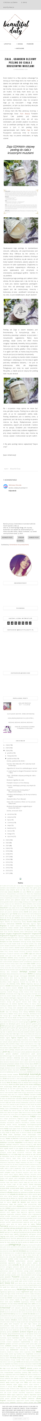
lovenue (24, 1112)
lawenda (12, 1104)
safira (33, 1304)
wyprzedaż (14, 1396)
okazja (10, 1196)
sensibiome (29, 1310)
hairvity (15, 1032)
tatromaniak (37, 1354)
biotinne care (22, 929)
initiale (21, 1044)
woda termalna (33, 1388)
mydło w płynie (9, 1168)
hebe (14, 1034)
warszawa (15, 1380)
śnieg (39, 1350)
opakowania (25, 1208)
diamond (22, 982)
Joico (19, 1056)
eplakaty (14, 1004)
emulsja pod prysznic (14, 1002)
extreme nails (15, 1010)
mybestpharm (13, 1166)
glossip (7, 1026)
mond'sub (38, 1160)
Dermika (24, 978)
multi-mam (6, 1164)
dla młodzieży (11, 984)
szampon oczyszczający (19, 1345)
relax (39, 1292)
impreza (2, 1044)
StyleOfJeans (16, 1338)
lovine (29, 1112)
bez (12, 921)
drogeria (7, 990)
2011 (7, 873)
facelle (2, 1012)
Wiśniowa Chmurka (15, 485)
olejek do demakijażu (21, 1200)
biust (5, 931)
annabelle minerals (24, 896)
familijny (15, 1012)
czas (12, 967)
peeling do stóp (27, 1230)
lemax (14, 1106)
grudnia (10, 753)
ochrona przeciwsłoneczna (8, 1186)
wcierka (39, 1380)
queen (5, 1287)
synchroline (22, 1344)
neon (6, 1178)
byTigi (39, 943)
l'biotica (26, 1094)
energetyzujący (4, 1004)
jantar (39, 1049)
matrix (27, 1140)
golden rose (37, 1026)
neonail (11, 1178)
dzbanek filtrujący (12, 992)
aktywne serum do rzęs (17, 890)
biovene (33, 929)
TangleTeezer (29, 1354)
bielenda (19, 924)
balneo (22, 908)
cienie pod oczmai (10, 956)
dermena (6, 978)
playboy (22, 1249)
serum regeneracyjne (23, 1316)
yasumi (7, 1398)
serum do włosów (29, 1314)
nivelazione (16, 1180)
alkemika (38, 890)
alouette (16, 892)
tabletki (11, 1354)
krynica (2, 1092)
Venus (22, 1374)
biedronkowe (10, 924)
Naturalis (27, 1174)
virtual (2, 1378)
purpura (19, 1285)
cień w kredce (32, 956)
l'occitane (33, 1094)
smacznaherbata (5, 1326)
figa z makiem (13, 1015)
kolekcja (18, 1068)
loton (5, 1112)
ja (40, 1047)
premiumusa (4, 1271)
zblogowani (19, 1402)
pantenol (2, 1222)
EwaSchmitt (31, 1008)
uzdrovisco (8, 1374)
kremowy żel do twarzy (7, 1090)
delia (8, 972)
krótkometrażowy (30, 1090)
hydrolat (15, 1042)
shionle (20, 1320)
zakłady (32, 1400)
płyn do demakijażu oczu (34, 1251)
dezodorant (23, 980)
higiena (8, 1038)
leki (1, 1106)
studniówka (3, 1338)
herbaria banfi (30, 1036)
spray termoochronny (14, 1334)
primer (9, 1273)
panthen (8, 1222)
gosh (17, 1028)
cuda (24, 963)
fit (40, 1015)
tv (18, 1368)
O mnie (24, 2)
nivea (10, 1180)
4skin (22, 886)
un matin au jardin (16, 1370)
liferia (33, 1106)
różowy (15, 1304)
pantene (38, 1220)
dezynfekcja (3, 982)
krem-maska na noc (35, 1088)
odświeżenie (37, 1190)
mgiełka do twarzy (24, 1148)
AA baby (36, 886)
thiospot (13, 1360)
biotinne (15, 929)
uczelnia (35, 1368)
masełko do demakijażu (27, 1126)
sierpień (34, 1320)
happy (7, 1034)
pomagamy (9, 1267)
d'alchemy (38, 967)
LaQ (7, 1102)
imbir (39, 1042)
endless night (37, 1002)
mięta (27, 1150)
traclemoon (21, 1364)
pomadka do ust (18, 1265)
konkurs (30, 1072)
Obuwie (31, 1184)
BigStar (39, 924)
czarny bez (7, 967)
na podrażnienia (31, 1168)
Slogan (29, 1324)
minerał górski (11, 1152)
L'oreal (38, 1094)
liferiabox (38, 1106)
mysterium (17, 1168)
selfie (30, 1308)
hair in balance (7, 1032)
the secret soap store (27, 1358)
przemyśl (38, 1277)
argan (32, 900)
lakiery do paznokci (29, 1098)
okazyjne (21, 1196)
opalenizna (38, 1208)
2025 (7, 748)
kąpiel (26, 1060)
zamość (7, 1402)
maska (6, 1128)
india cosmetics (10, 1044)
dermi (11, 978)
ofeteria (30, 1194)
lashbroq (18, 1102)
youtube (13, 1398)
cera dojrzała (37, 947)
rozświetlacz (3, 1304)
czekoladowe (24, 967)
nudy (31, 1182)
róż (9, 1304)
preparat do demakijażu (16, 1271)
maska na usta (31, 1132)
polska (10, 1265)
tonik (18, 1362)
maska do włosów (31, 1130)
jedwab (23, 1052)
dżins (39, 994)
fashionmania (4, 1014)
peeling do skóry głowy (15, 1230)
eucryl (33, 1006)
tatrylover (6, 1356)
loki (23, 1110)
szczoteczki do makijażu (7, 1347)
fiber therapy (4, 1015)
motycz (18, 1162)
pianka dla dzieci (9, 1240)
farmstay (38, 1012)
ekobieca (6, 998)
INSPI (1, 1046)
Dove (30, 986)
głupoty (26, 1026)
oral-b (8, 1212)
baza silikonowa (25, 916)
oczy (39, 1186)
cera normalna (13, 949)
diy (30, 982)
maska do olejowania (23, 1128)
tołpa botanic (3, 1362)
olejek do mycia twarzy (34, 1200)
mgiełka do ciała (13, 1148)
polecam (29, 1263)
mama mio (33, 1118)
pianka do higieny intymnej (33, 1240)
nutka (35, 1182)
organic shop (15, 1212)
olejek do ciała (10, 1200)
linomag (38, 1108)
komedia (32, 1068)
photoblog (32, 1238)
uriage (39, 1370)
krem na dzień (14, 1084)
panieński (32, 1220)
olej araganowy (33, 1196)
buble (14, 943)
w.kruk (31, 1378)
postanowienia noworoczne (14, 1269)
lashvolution (25, 1102)
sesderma (26, 1318)
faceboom (38, 1010)
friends (9, 1022)
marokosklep (22, 1124)
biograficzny (3, 927)
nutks (39, 1182)
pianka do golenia (20, 1240)
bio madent (11, 926)
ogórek (39, 1194)
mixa (15, 1154)
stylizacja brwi (36, 1338)
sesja (30, 1318)
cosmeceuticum (36, 961)
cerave (25, 949)
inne (35, 1044)
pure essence (37, 1283)
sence (6, 1310)
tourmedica (14, 1364)
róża (11, 1304)
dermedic (31, 976)
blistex (36, 931)
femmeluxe (33, 1014)
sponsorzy (3, 1332)
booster (39, 937)
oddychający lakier (6, 1190)
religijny (2, 1294)
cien (34, 953)
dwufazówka (28, 990)
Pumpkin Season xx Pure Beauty (18, 783)
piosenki (29, 1247)
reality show (7, 1289)
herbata (2, 1038)
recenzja (21, 1289)
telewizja (2, 1358)
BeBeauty (3, 920)
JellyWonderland (25, 1054)
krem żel (26, 1088)
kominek (38, 1070)
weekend (2, 1382)
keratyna (38, 1062)
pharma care (25, 1238)
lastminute (32, 1102)
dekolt (39, 969)
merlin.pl (32, 1146)
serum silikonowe (5, 1318)
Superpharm (16, 1342)
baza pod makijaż (14, 916)
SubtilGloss (10, 1340)
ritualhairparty (17, 1298)
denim (21, 974)
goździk (26, 1028)
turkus (36, 1366)
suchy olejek (18, 1340)
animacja (16, 896)
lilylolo (7, 1108)
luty (9, 1114)
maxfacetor (38, 1140)
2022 (7, 843)
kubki (6, 1092)
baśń (28, 914)
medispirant (15, 1144)
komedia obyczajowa (13, 1070)
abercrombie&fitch (11, 888)
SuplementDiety (25, 1342)
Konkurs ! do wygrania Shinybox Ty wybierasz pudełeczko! (25, 727)
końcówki (9, 1074)
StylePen (22, 1338)
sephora (34, 1310)
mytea (23, 1168)
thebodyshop (37, 1358)
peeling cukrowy (9, 1228)
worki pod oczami (5, 1392)
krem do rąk (25, 1080)
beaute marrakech (26, 918)
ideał (22, 1042)
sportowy (9, 1332)
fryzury (14, 1022)
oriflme (29, 1214)
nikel (39, 1178)
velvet (14, 1374)
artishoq (25, 902)
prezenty (38, 1271)
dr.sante (8, 988)
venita (18, 1374)
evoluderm (20, 1008)
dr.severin (14, 988)
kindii (36, 1064)
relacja (36, 1292)
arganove (38, 900)
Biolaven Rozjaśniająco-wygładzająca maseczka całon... (19, 807)
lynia (19, 1114)
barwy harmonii (22, 914)
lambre (39, 1098)
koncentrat (3, 1072)
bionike (34, 927)
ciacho (22, 953)
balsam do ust (26, 910)
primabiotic (3, 1273)
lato (1, 1104)
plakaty (34, 1247)
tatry (1, 1356)
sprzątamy (30, 1334)
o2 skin (19, 1184)
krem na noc (24, 1084)
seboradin (18, 1308)
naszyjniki (26, 1172)
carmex (23, 945)
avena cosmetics (27, 904)
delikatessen (14, 972)
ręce (5, 1298)
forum (1, 1022)
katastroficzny (10, 1060)
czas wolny (17, 967)
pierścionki (14, 1247)
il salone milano (28, 1042)
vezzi (39, 1374)
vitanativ (21, 1378)
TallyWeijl (19, 1354)
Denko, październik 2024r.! (16, 761)
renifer (18, 1294)
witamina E (3, 1386)
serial (39, 1310)
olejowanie (20, 1206)
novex (7, 1182)
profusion (38, 1273)
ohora (1, 1196)
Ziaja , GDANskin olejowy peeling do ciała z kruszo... (21, 776)
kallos (22, 1058)
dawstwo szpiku (14, 969)
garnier (33, 1021)
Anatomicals (37, 894)
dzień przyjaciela (26, 994)
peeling (33, 1226)
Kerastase (12, 1062)
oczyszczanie (4, 1188)
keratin (17, 1062)
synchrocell (15, 1344)
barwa (15, 914)
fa (28, 1010)
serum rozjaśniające (35, 1316)
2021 (7, 846)
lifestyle (2, 1108)
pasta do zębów (29, 1224)
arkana (16, 902)
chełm (2, 951)
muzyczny (38, 1164)
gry (29, 1030)
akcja (7, 890)
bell (35, 919)
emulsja (2, 1000)
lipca (9, 820)
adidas (23, 888)
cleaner (28, 958)
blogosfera (13, 936)
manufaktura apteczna (14, 1122)
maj (11, 1116)
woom (39, 1390)
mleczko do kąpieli (15, 1156)
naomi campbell (5, 1172)
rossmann (33, 1300)
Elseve (39, 998)
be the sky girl (9, 918)
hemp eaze (38, 1034)
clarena (10, 958)
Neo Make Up (34, 1176)
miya (19, 1154)
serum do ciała (9, 1312)
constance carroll (18, 961)
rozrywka (38, 1302)
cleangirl (33, 958)
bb (31, 916)
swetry (36, 1342)
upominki (30, 1370)
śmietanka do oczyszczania (28, 1350)
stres (35, 1336)
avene (34, 904)
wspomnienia (30, 1392)
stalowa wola (37, 1334)
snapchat (26, 1326)
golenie (9, 1028)
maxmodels (10, 1142)
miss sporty (37, 1152)
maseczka (17, 1126)
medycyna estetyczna (26, 1144)
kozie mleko (20, 1076)
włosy (20, 1386)
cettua (35, 949)
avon (1, 906)
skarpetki (23, 1322)
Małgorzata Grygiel (23, 1118)
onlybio (8, 1208)
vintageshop (22, 1376)
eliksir (35, 998)
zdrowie (30, 1402)
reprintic (27, 1294)
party (31, 1222)
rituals (24, 1298)
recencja (13, 1289)
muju (1, 1164)
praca (39, 1269)
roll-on (7, 1300)
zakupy (2, 1402)
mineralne (3, 1152)
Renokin (22, 1294)
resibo (32, 1294)
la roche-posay (16, 1096)
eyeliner (21, 1010)
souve (10, 1330)
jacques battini (4, 1049)
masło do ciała (32, 1138)
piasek (7, 1245)
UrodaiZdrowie (8, 1372)
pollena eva (37, 1263)
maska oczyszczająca (29, 1134)
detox (11, 980)
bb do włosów (37, 916)
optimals (31, 1210)
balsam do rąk (17, 910)
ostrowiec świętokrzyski (12, 1216)
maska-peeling (23, 1138)
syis (40, 1342)
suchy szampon (28, 1340)
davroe (8, 969)
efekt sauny (31, 996)
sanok (6, 1306)
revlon (39, 1296)
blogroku (27, 935)
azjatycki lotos (8, 906)
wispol (30, 1384)
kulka (20, 1092)
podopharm (3, 1261)
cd (3, 947)
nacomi (39, 1168)
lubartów (33, 1112)
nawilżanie (15, 1176)
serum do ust (19, 1314)
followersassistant (16, 1020)
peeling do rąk (31, 1228)
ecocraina (19, 996)
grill (21, 1030)
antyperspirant (24, 898)
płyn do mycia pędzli (15, 1255)
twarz (23, 1367)
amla (25, 894)
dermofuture (37, 978)
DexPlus (16, 980)
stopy (22, 1336)
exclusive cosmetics (5, 1010)
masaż (6, 1126)
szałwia (2, 1345)
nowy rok (27, 1182)
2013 (7, 868)
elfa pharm (30, 998)
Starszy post (34, 537)
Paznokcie (4, 1226)
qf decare (25, 1285)
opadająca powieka (16, 1208)
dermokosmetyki (4, 980)
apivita (2, 900)
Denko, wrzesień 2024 (14, 811)
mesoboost (38, 1146)
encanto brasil (26, 1002)
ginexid (34, 1024)
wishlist (26, 1384)
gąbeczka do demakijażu (8, 1024)
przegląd (32, 1277)
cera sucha (20, 949)
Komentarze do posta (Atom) (19, 545)
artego (20, 902)
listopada (10, 756)
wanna (9, 1380)
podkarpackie (3, 1259)
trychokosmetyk (19, 1366)
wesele (7, 1382)
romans (12, 1300)
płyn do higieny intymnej (24, 1253)
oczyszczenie (30, 1188)
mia (9, 1150)
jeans (19, 1052)
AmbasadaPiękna (12, 894)
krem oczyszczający (6, 1086)
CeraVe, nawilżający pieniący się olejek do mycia (21, 786)
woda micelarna (11, 1388)
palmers (12, 1220)
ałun (33, 892)
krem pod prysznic (31, 1086)
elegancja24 (20, 998)
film (19, 1016)
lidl (30, 1106)
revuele (2, 1298)
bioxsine (38, 929)
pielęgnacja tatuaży (27, 1245)
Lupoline (5, 1114)
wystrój (20, 1396)
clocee (9, 959)
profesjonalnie (31, 1273)
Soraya (26, 1328)
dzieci (31, 992)
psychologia (16, 1279)
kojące (32, 1066)
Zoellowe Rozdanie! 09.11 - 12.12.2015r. (25, 704)
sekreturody (25, 1308)
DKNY (33, 982)
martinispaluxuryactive (34, 1124)
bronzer (38, 941)
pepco (7, 1236)
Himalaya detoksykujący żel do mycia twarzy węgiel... (22, 795)
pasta (8, 1224)
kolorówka (25, 1067)
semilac (2, 1310)
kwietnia (10, 828)
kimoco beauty (29, 1064)
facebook (32, 1010)
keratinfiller (32, 1062)
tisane (35, 1360)
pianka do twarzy (16, 1242)
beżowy (24, 921)
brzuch (5, 943)
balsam (27, 908)
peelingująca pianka (35, 1234)
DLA (37, 982)
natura (11, 1174)
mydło (2, 1168)
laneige (39, 1100)
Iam (19, 1042)
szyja (7, 1350)
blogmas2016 (17, 934)
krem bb (9, 1078)
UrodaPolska (17, 1372)
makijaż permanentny (10, 1118)
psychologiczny (24, 1279)
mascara (11, 1126)
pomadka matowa (30, 1265)
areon (27, 900)
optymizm (2, 1212)
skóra (39, 1322)
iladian (35, 1042)
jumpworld (34, 1056)
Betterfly (7, 921)
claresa (16, 958)
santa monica (12, 1306)
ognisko (35, 1194)
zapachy (13, 1402)
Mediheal (2, 1144)
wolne (27, 1390)
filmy (28, 1016)
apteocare (17, 900)
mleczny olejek (11, 1158)
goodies (14, 1028)
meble (35, 1142)
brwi (1, 943)
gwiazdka (38, 1030)
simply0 (12, 1322)
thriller (18, 1360)
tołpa (39, 1360)
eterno (23, 1006)
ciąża (30, 954)
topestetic (8, 1364)
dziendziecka (9, 994)
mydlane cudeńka (36, 1166)
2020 (7, 848)
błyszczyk (38, 935)
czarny (2, 967)
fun (17, 1022)
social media (10, 1328)
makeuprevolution (24, 1116)
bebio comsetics (12, 919)
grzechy (33, 1030)
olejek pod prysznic (16, 1204)
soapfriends (3, 1328)
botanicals (27, 939)
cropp (20, 963)
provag (39, 1275)
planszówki (3, 1249)
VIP (27, 1376)
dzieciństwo (38, 992)
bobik (1, 937)
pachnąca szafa (4, 1218)
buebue (26, 943)
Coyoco (17, 963)
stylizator (2, 1340)
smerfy (12, 1326)
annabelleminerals (36, 896)
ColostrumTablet (7, 961)
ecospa (25, 996)
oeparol (26, 1194)
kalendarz (3, 1058)
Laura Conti (6, 1104)
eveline (38, 1006)
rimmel (9, 1298)
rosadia (17, 1300)
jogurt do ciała (13, 1056)
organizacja (10, 1214)
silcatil (39, 1320)
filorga (37, 1015)
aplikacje (7, 900)
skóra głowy (4, 1324)
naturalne (33, 1174)
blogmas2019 (4, 936)
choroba (16, 951)
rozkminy (32, 1302)
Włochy (15, 1386)
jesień (33, 1054)
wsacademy (22, 1392)
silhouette (3, 1322)
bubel (10, 943)
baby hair (30, 906)
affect (31, 888)
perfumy (3, 1238)
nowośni (21, 1182)
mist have (11, 1154)
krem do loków (9, 1080)
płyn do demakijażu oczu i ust (8, 1253)
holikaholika (24, 1040)
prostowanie (27, 1275)
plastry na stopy (14, 1249)
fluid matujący (37, 1017)
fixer (6, 1017)
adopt (27, 888)
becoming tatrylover (23, 919)
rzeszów (20, 1304)
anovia (2, 898)
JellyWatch (16, 1054)
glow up (14, 1026)
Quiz (8, 1287)
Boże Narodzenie (14, 941)
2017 (7, 857)
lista (10, 1110)
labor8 (26, 1096)
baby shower (37, 906)
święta (38, 1351)
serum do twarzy (9, 1314)
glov (11, 1026)
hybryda (5, 1042)
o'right (14, 1184)
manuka (38, 1122)
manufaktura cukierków (28, 1122)
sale (37, 1304)
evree (25, 1008)
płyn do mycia (4, 1255)
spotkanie (15, 1332)
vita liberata (14, 1378)
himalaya (38, 1038)
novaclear (2, 1182)
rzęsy (25, 1304)
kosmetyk (24, 1074)
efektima (38, 996)
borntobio (8, 939)
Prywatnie (16, 1277)
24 (17, 886)
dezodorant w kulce (34, 980)
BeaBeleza (17, 918)
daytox (23, 969)
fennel (39, 1014)
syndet (27, 1344)
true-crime (3, 1366)
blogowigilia (21, 935)
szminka (2, 1350)
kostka (9, 1076)
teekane (28, 1356)
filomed (33, 1015)
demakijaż (23, 971)
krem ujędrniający (18, 1088)
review (15, 1296)
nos (37, 1180)
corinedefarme (28, 961)
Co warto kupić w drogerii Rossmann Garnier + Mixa (22, 772)
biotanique (9, 929)
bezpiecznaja (17, 921)
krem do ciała (34, 1078)
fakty (7, 1012)
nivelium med (24, 1180)
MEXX (1, 1148)
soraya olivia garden (35, 1328)
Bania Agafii (9, 914)
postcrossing (26, 1269)
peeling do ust (9, 1232)
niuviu (6, 1180)
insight (39, 1044)
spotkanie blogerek (26, 1332)
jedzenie (8, 1054)
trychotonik (27, 1366)
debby (35, 969)
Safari (29, 1304)
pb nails (18, 1226)
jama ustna (24, 1049)
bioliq (21, 927)
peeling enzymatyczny (20, 1232)
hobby (19, 1040)
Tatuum (23, 1356)
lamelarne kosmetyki (9, 1100)
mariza (14, 1124)
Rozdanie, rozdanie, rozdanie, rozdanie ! (21, 722)
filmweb (23, 1015)
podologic (38, 1259)
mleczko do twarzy (27, 1156)
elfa (25, 998)
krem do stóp (34, 1080)
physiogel (38, 1238)
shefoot (2, 1320)
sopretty (21, 1328)
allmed (2, 892)
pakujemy (25, 1218)
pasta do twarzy (16, 1224)
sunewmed (38, 1340)
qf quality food (32, 1285)
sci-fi (12, 1308)
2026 (7, 745)
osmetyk (2, 1216)
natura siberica (18, 1174)
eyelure (26, 1010)
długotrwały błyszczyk (32, 984)
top (40, 1362)
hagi (1, 1032)
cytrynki (18, 966)
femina (20, 1014)
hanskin (32, 1032)
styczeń (9, 1338)
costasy (13, 963)
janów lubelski (32, 1049)
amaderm (38, 892)
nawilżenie (22, 1176)
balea (13, 908)
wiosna (20, 1384)
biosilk (39, 927)
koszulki (14, 1076)
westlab (12, 1382)
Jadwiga (12, 1049)
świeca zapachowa (25, 1352)
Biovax (29, 929)
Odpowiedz (12, 491)
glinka (39, 1024)
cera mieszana (4, 949)
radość (21, 1287)
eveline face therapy (6, 1008)
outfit (28, 1216)
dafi (4, 969)
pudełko (31, 1279)
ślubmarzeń (14, 1350)
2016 (7, 859)
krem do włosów (23, 1082)
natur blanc (37, 1172)
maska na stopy (10, 1132)
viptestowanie (37, 1376)
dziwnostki (34, 994)
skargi (18, 1322)
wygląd (13, 1394)
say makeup (27, 1306)
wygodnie (26, 1394)
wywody (25, 1396)
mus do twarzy (14, 1164)
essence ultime (17, 1006)
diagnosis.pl (16, 982)
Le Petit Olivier (30, 1104)
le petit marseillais (20, 1104)
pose (36, 1267)
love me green (14, 1112)
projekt (2, 1275)
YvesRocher (31, 1398)
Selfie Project (37, 1308)
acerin (19, 888)
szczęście (38, 1345)
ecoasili (9, 996)
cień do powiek (22, 956)
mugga (39, 1162)
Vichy (7, 1376)
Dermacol (3, 976)
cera (31, 947)
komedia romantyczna (28, 1070)
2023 (7, 840)
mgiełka (6, 1148)
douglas (26, 986)
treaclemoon (28, 1364)
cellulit (22, 947)
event (14, 1008)
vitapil (26, 1378)
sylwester (8, 1344)
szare (29, 1345)
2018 (7, 854)
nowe (11, 1182)
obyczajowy (37, 1184)
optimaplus (38, 1210)
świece (33, 1352)
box (7, 941)
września (10, 814)
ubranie (29, 1368)
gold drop (31, 1026)
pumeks (25, 1281)
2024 (7, 750)
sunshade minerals (5, 1342)
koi (29, 1066)
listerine (14, 1110)
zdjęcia (26, 1402)
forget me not (30, 1020)
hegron (18, 1034)
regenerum (25, 1292)
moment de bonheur (28, 1160)
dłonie (23, 984)
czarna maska (36, 966)
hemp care (31, 1034)
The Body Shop (15, 1358)
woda (35, 1386)
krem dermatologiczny (23, 1078)
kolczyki (13, 1068)
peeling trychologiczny (21, 1234)
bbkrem (2, 918)
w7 (34, 1378)
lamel (1, 1100)
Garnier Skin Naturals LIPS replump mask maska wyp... (21, 765)
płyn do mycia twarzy (29, 1255)
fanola (20, 1012)
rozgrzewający (25, 1302)
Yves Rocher (22, 1398)
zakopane (38, 1400)
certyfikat (30, 949)
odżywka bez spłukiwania (20, 1192)
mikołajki (33, 1150)
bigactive (33, 924)
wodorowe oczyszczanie (13, 1390)
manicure (31, 1120)
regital (31, 1292)
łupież (39, 1114)
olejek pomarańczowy (30, 1204)
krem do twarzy (12, 1082)
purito (8, 1285)
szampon (8, 1346)
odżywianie (3, 1192)
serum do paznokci (27, 1312)
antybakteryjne (8, 898)
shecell (39, 1318)
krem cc (14, 1078)
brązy (33, 941)
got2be (21, 1028)
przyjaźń (10, 1279)
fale (11, 1012)
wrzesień (15, 1392)
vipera (30, 1376)
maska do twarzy (10, 1130)
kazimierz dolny (19, 1060)
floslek (15, 1017)
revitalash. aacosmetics (30, 1296)
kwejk (9, 1094)
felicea (16, 1014)
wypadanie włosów (5, 1396)
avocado (39, 904)
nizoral (30, 1180)
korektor (15, 1074)
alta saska (23, 892)
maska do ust (20, 1130)
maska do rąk (33, 1128)
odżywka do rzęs (4, 1194)
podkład (10, 1259)
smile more (18, 1326)
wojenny (23, 1390)
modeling (34, 1158)
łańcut (30, 1114)
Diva (27, 982)
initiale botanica (29, 1044)
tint (31, 1360)
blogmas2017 (26, 934)
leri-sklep (19, 1106)
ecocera (14, 996)
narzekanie (19, 1172)
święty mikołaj (4, 1354)
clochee (13, 959)
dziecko (2, 994)
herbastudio (37, 1036)
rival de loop (29, 1298)
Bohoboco (34, 937)
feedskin (11, 1014)
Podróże (11, 1261)
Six (16, 1322)
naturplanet (7, 1176)
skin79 (35, 1322)
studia (39, 1336)
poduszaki (30, 1261)
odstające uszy (18, 1190)
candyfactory (13, 945)
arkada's (11, 902)
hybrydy (10, 1042)
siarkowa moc (27, 1320)
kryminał (38, 1090)
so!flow (38, 1326)
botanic (21, 939)
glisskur (2, 1026)
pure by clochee (27, 1283)
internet (27, 1046)
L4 (9, 1096)
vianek (2, 1376)
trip (40, 1364)
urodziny (24, 1372)
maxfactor (3, 1142)
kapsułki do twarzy (35, 1058)
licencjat (25, 1106)
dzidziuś (26, 992)
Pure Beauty (25, 114)
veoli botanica (29, 1374)
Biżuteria (16, 931)
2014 (7, 865)
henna (6, 1036)
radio (16, 1287)
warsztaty (22, 1380)
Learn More (18, 1418)
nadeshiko (9, 1170)
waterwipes (29, 1380)
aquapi (23, 900)
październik (12, 1226)
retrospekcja (37, 1294)
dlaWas (18, 984)
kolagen (2, 1068)
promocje (7, 1275)
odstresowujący (28, 1190)
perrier (8, 1238)
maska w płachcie (12, 1138)
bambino (15, 912)
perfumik (38, 1236)
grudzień (25, 1030)
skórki (10, 1324)
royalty (11, 1302)
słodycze (35, 1324)
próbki (2, 1277)
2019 (7, 851)
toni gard (13, 1362)
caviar (39, 945)
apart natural (37, 898)
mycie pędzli (26, 1166)
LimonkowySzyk (14, 1108)
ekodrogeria (12, 998)
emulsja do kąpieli (30, 1000)
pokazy (18, 1263)
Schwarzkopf (5, 1307)
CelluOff (27, 947)
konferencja (10, 1072)
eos (10, 1004)
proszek (34, 1275)
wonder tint (33, 1390)
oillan (5, 1196)
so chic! (32, 1326)
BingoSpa (3, 926)
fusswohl (21, 1022)
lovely (20, 1112)
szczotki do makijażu (22, 1347)
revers (1, 1296)
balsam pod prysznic (6, 912)
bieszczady (26, 924)
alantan (33, 890)
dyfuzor (34, 990)
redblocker (38, 1289)
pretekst (31, 1271)
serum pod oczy (13, 1316)
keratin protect (24, 1062)
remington (8, 1294)
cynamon (7, 966)
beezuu (32, 919)
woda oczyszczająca (22, 1388)
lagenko (35, 1096)
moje (39, 1158)
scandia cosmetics (36, 1306)
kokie (36, 1066)
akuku (28, 890)
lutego (9, 834)
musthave (32, 1164)
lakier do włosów (7, 1098)
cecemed (17, 947)
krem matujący (33, 1082)
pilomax (23, 1247)
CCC (1, 947)
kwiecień (20, 1094)
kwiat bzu (15, 1094)
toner (9, 1362)
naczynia (2, 1170)
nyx (5, 1184)
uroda (1, 1372)
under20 (24, 1370)
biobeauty (18, 926)
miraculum (28, 1152)
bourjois (3, 942)
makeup (15, 1116)
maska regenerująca (31, 1136)
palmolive (19, 1220)
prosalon (13, 1275)
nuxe (1, 1184)
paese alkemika (17, 1218)
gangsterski (27, 1022)
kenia (1, 1062)
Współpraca (8, 7)
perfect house (14, 1236)
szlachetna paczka (35, 1347)
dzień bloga (17, 994)
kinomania (3, 1066)
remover (13, 1294)
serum (2, 1312)
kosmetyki (35, 1074)
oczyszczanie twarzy (17, 1188)
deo (34, 974)
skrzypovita (16, 1324)
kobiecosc (18, 1066)
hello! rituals (24, 1034)
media (39, 1142)
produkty (23, 1273)
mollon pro (18, 1160)
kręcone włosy (20, 1090)
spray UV (23, 1334)
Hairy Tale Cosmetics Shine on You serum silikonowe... (21, 803)
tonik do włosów (34, 1362)
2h (19, 886)
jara (1, 1052)
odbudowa (38, 1188)
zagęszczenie (20, 1400)
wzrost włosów (32, 1396)
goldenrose (3, 1028)
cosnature (7, 963)
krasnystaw (32, 1076)
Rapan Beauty (33, 1287)
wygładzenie (19, 1394)
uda (40, 1368)
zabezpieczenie (11, 1400)
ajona (39, 888)
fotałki (5, 1022)
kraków (26, 1076)
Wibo (26, 1382)
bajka (9, 908)
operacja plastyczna (21, 1210)
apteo (12, 900)
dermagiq (10, 976)
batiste (2, 916)
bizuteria (10, 931)
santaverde (20, 1306)
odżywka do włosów (16, 1194)
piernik (35, 1245)
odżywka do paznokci (34, 1192)
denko (30, 973)
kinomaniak (11, 1066)
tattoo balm (13, 1356)
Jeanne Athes (14, 1052)
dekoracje (2, 972)
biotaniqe (3, 929)
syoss (35, 1344)
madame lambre (4, 1116)
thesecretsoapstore (5, 1360)
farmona (32, 1012)
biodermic (25, 926)
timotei (27, 1360)
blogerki (2, 934)
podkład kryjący (18, 1259)
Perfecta (21, 1236)
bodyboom (27, 937)
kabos (39, 1056)
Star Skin (3, 1336)
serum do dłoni (17, 1312)
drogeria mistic (14, 990)
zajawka (27, 1400)
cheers (39, 949)
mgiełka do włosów (36, 1148)
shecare (34, 1318)
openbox (11, 1210)
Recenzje (30, 1289)
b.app (14, 906)
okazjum (15, 1196)
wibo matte (32, 1382)
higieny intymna (29, 1038)
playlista (26, 1249)
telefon (39, 1356)
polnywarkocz (4, 1265)
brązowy (29, 941)
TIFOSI (23, 1360)
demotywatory (15, 974)
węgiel (17, 1382)
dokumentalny (15, 986)
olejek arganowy (32, 1198)
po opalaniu (37, 1257)
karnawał (2, 1060)
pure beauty (37, 1281)
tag (15, 1354)
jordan (25, 1056)
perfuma (32, 1236)
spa (18, 1330)
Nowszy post (7, 537)
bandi (26, 912)
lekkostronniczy (7, 1106)
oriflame (24, 1214)
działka (21, 992)
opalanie (31, 1208)
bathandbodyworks (36, 914)
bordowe (2, 939)
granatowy (34, 1028)
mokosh (12, 1160)
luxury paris (14, 1114)
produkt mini (16, 1273)
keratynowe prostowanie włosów (9, 1064)
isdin (18, 1047)
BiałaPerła (30, 921)
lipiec (1, 1110)
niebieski (35, 1178)
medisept (9, 1144)
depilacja (38, 974)
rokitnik (2, 1300)
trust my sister (10, 1366)
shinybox (14, 1320)
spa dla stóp (23, 1330)
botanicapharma (36, 939)
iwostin (37, 1047)
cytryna (13, 966)
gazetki (39, 1022)
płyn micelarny (28, 1257)
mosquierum (3, 1162)
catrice (31, 946)
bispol (1, 931)
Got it (26, 1418)
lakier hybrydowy (17, 1098)
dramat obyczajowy (30, 988)
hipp (15, 1040)
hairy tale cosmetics (24, 1032)
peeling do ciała (21, 1228)
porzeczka (32, 1267)
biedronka (3, 924)
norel (34, 1180)
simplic (8, 1322)
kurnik (36, 1092)
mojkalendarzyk (4, 1160)
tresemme (35, 1364)
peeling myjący (8, 1234)
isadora (10, 1047)
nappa (13, 1172)
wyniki (39, 1394)
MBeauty (30, 1142)
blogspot (32, 935)
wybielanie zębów (5, 1394)
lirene (6, 1110)
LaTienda (38, 1102)
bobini (5, 937)
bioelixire (32, 926)
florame (10, 1017)
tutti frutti (14, 1368)
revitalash (21, 1296)
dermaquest (23, 976)
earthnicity (3, 996)
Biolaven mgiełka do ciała (15, 780)
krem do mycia (17, 1080)
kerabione (6, 1062)
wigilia (15, 1384)
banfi (39, 912)
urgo (35, 1370)
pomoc (22, 1267)
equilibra (21, 1004)
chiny (6, 951)
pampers (25, 1220)
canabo (7, 945)
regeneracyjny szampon (14, 1292)
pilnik (19, 1247)
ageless (35, 888)
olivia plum (28, 1206)
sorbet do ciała (4, 1330)
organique (3, 1214)
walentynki (3, 1380)
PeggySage (3, 1236)
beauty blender (36, 918)
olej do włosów (10, 1198)
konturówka (3, 1074)
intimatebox (33, 1046)
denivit (25, 974)
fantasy (26, 1012)
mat (4, 1140)
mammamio (3, 1120)
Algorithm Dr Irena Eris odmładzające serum (22, 768)
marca (9, 831)
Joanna (39, 1054)
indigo (17, 1044)
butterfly (31, 943)
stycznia (10, 836)
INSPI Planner (7, 1046)
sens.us (16, 1310)
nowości (15, 1182)
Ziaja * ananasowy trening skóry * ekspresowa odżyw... (18, 791)
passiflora (2, 1224)
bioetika (39, 926)
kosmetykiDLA (4, 1076)
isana (15, 1048)
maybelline (19, 1142)
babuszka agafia (21, 906)
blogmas (9, 934)
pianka (2, 1240)
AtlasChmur (34, 902)
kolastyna (8, 1068)
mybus (20, 1166)
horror (30, 1040)
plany (8, 1249)
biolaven (16, 927)
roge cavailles (37, 1298)
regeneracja (3, 1292)
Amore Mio (30, 894)
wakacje (38, 1378)
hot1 (34, 1040)
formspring (38, 1020)
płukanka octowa (8, 1251)
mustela (26, 1164)
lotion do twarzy (30, 1110)
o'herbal (9, 1184)
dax (20, 969)
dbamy (27, 969)
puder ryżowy (10, 1281)
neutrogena (21, 1178)
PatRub (38, 1224)
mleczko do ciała (30, 1154)
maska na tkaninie (21, 1132)
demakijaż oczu (35, 972)
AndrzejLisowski (4, 896)
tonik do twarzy (25, 1362)
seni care (11, 1310)
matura (32, 1140)
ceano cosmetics (9, 947)
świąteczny (3, 1352)
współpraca (38, 1392)
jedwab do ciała (30, 1052)
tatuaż (19, 1356)
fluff (18, 1017)
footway (24, 1020)
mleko (18, 1158)
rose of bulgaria (25, 1300)
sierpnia (10, 817)
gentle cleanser (21, 1024)
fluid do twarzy (27, 1017)
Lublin (39, 1112)
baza (6, 916)
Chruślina (22, 951)
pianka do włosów (28, 1242)
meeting (11, 1146)
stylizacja (28, 1338)
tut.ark (8, 1368)
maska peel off (12, 1136)
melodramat (21, 1146)
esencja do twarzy (30, 1004)
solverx (17, 1328)
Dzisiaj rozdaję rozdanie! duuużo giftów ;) (21, 718)
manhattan (24, 1120)
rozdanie (17, 1302)
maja (9, 825)
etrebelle (28, 1006)
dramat (20, 988)
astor (29, 902)
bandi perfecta (33, 912)
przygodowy (3, 1279)
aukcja (7, 904)
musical (21, 1164)
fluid (21, 1017)
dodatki (8, 986)
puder (35, 1279)
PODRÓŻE (30, 44)
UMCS (8, 1370)
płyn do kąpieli (37, 1253)
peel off (29, 1226)
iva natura (27, 1047)
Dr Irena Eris (36, 986)
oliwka (33, 1206)
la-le (23, 1096)
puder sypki (18, 1281)
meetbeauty (4, 1146)
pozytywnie (34, 1269)
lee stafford (38, 1104)
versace (35, 1374)
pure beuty (18, 1283)
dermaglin (16, 976)
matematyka (9, 1140)
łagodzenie (25, 1114)
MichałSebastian (20, 1150)
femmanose (26, 1014)
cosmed (2, 963)
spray (35, 1332)
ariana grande (4, 902)
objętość (25, 1184)
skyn (21, 1324)
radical (13, 1287)
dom (21, 986)
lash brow (12, 1102)
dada (1, 969)
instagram (21, 1046)
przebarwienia (25, 1277)
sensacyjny (22, 1310)
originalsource (36, 1214)
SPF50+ (38, 1330)
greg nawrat (15, 1030)
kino (39, 1064)
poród (26, 1267)
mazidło (25, 1142)
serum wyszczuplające (16, 1318)
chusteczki (29, 951)
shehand (7, 1320)
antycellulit (16, 898)
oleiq (26, 1196)
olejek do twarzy (5, 1202)
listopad (19, 1110)
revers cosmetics (9, 1296)
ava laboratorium (17, 904)
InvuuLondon (4, 1047)
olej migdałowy (19, 1198)
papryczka (26, 1222)
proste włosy (20, 1275)
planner (39, 1247)
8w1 (32, 886)
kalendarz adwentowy (13, 1058)
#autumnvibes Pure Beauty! (16, 799)
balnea (18, 908)
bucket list (20, 943)
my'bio (7, 1166)
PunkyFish (30, 1281)
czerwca (10, 822)
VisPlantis (7, 1378)
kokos (39, 1066)
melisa (15, 1146)
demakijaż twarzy (5, 974)
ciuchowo (3, 958)
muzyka (2, 1166)
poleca (23, 1263)
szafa (39, 1344)
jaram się (6, 1051)
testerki (8, 1358)
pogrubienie (11, 1263)
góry (29, 1028)
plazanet (31, 1249)
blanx (22, 931)
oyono (39, 1216)
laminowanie (26, 1100)
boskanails (15, 939)
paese (11, 1218)
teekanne (34, 1356)
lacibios (30, 1096)
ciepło (39, 956)
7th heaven (27, 886)
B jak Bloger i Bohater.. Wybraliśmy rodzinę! (20, 714)
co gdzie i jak (25, 959)
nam (24, 1170)
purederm (3, 1285)
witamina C (37, 1384)
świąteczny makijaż (13, 1352)
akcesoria (3, 890)
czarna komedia (26, 966)
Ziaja (28, 130)
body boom (11, 937)
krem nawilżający (35, 1084)
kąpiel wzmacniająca (35, 1060)
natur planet (4, 1174)
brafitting (23, 941)
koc (26, 1066)
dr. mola (2, 988)
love (9, 1112)
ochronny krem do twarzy (27, 1186)
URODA (20, 44)
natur (31, 1172)
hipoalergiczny (9, 1040)
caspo (27, 945)
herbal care (12, 1036)
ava (10, 904)
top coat (2, 1364)
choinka (11, 951)
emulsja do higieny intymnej (15, 1000)
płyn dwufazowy (18, 1257)
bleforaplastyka (29, 931)
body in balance (19, 937)
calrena (2, 945)
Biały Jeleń (37, 922)
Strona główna (10, 2)
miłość (39, 1150)
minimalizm (20, 1152)
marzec (2, 1126)
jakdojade (17, 1049)
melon (27, 1146)
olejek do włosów (19, 1202)
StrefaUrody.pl (29, 1336)
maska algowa (13, 1128)
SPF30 (33, 1330)
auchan (2, 904)
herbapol (22, 1036)
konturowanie (37, 1072)
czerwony (31, 967)
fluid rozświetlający (5, 1020)
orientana (18, 1214)
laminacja (19, 1100)
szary (33, 1345)
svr (32, 1342)
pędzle (19, 1238)
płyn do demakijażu (19, 1251)
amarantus (3, 894)
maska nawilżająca (15, 1134)
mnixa (24, 1158)
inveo (39, 1046)
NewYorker (29, 1178)
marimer (2, 1124)
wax (34, 1380)
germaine (28, 1024)
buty (35, 943)
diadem (10, 982)
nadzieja (15, 1170)
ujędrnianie (3, 1370)
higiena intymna (17, 1038)
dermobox (30, 978)
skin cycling (29, 1322)
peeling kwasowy (31, 1232)
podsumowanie (20, 1261)
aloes (5, 892)
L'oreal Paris (4, 1096)
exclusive (38, 1008)
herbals (17, 1036)
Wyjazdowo (33, 1394)
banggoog (2, 914)
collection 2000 (33, 959)
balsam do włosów (36, 910)
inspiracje (15, 1046)
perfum (27, 1236)
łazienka (34, 1114)
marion (9, 1124)
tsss (32, 1366)
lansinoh (2, 1102)
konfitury (16, 1072)
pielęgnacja (15, 1244)
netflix (16, 1178)
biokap (10, 927)
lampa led (33, 1100)
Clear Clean (3, 959)
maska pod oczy (21, 1136)
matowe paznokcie (19, 1140)
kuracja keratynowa (27, 1092)
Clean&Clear (22, 958)
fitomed (2, 1017)
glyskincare (20, 1026)
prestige (26, 1271)
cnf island (18, 959)
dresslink (2, 990)
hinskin (2, 1040)
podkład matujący (29, 1259)
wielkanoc (9, 1384)
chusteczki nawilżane (13, 953)
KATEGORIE (20, 48)
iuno (22, 1047)
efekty (1, 998)
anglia (11, 896)
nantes (28, 1170)
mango (17, 1120)
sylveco (2, 1344)
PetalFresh (13, 1238)
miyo (23, 1154)
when (21, 1382)
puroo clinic (13, 1285)
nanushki (33, 1170)
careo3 (19, 945)
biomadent (27, 927)
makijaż (33, 1116)
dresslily (39, 988)
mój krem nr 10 (32, 1162)
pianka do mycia (5, 1242)
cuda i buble (30, 964)
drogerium (21, 990)
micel (12, 1150)
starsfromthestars (13, 1336)
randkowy (26, 1287)
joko (22, 1056)
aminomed (20, 894)
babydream (4, 908)
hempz (2, 1036)
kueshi (16, 1092)
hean (10, 1034)
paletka (30, 1218)
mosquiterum (11, 1162)
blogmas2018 (36, 934)
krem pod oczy (19, 1087)
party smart (37, 1222)
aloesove (10, 892)
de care (32, 969)
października (12, 758)
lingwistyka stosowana (29, 1108)
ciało (26, 953)
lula (1, 1114)
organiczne (24, 1212)
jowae (29, 1056)
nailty (20, 1170)
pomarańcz (16, 1267)
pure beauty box (7, 1283)
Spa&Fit (29, 1330)
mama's (39, 1118)
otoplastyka (23, 1216)
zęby (35, 1402)
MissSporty (4, 1154)
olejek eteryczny (32, 1202)
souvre (15, 1330)
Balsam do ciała (35, 908)
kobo (23, 1066)
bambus (21, 912)
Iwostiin (33, 1047)
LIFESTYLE (7, 44)
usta (29, 1372)
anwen (31, 898)
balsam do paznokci (6, 910)
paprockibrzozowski (17, 1222)
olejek (25, 1198)
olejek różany (12, 1206)
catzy (35, 945)
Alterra (29, 892)
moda (28, 1158)
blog (39, 931)
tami (23, 1354)
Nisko (2, 1180)
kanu (26, 1058)
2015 (7, 862)
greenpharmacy (7, 1030)
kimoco (22, 1064)
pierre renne (6, 1247)
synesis (32, 1344)
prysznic (8, 1277)
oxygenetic (34, 1216)
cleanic (39, 958)
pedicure (23, 1226)
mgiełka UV (3, 1150)
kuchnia (10, 1092)
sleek (25, 1324)
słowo (39, 1324)
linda (20, 1108)
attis (39, 902)
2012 (7, 870)
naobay (39, 1170)
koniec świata (23, 1072)
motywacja (24, 1162)
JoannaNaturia (4, 1056)
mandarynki (11, 1120)
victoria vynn (14, 1376)
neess (27, 1176)
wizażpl (10, 1386)
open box (3, 1210)
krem (5, 1079)
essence (10, 1006)
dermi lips (17, 978)
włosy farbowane (28, 1386)
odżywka (10, 1192)
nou (40, 1180)
